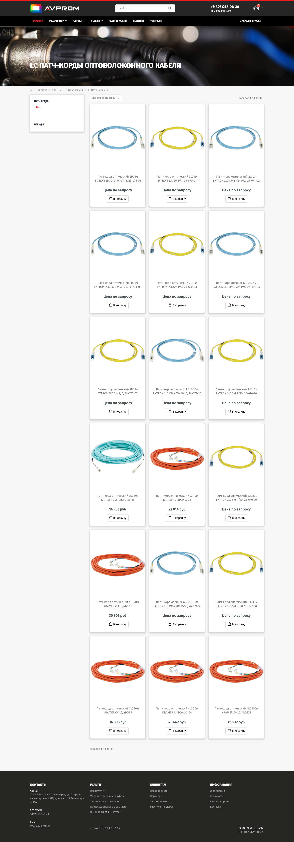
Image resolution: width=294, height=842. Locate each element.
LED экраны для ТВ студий (105, 811)
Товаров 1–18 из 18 (250, 97)
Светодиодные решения (105, 801)
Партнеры (156, 796)
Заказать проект (250, 20)
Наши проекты (118, 20)
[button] (258, 8)
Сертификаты (158, 801)
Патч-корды (98, 90)
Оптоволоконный (76, 90)
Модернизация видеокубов (107, 796)
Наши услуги (97, 790)
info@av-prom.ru (40, 825)
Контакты (156, 20)
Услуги (95, 20)
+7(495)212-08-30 (39, 813)
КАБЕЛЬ (56, 90)
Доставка (215, 806)
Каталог (78, 20)
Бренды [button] (39, 124)
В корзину (119, 199)
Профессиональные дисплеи (108, 806)
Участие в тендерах (161, 806)
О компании (56, 20)
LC (37, 107)
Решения (138, 20)
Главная (38, 20)
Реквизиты (217, 796)
